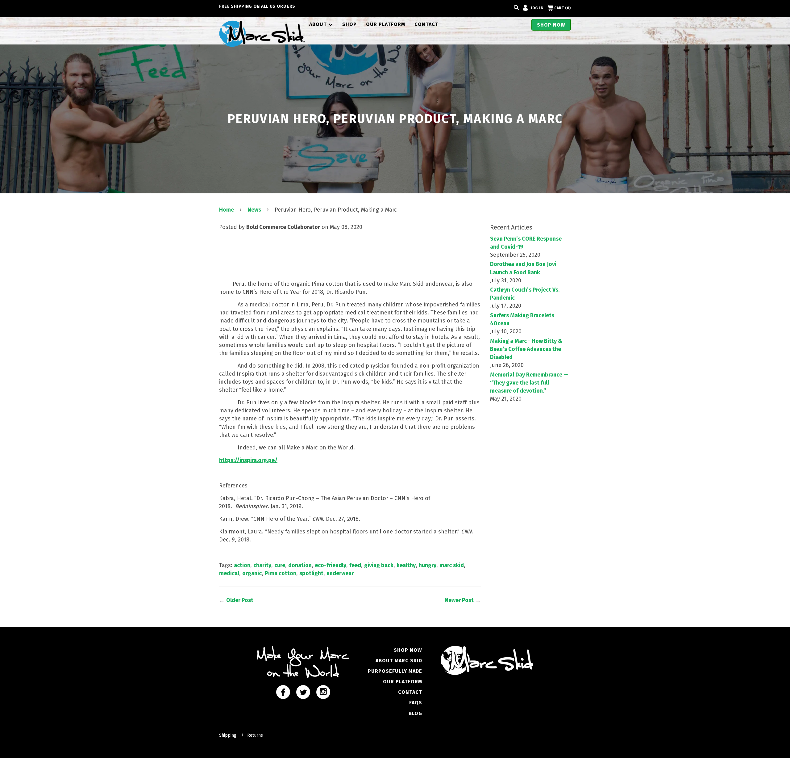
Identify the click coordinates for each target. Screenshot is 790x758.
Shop (349, 24)
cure (279, 565)
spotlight (311, 573)
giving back (378, 565)
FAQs (415, 702)
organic (252, 573)
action (242, 565)
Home (226, 209)
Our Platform (385, 24)
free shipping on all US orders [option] (257, 6)
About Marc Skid (399, 660)
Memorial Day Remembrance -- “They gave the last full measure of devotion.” (529, 382)
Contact (426, 24)
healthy (406, 565)
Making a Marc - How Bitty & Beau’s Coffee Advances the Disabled (526, 349)
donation (300, 565)
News (254, 209)
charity (262, 565)
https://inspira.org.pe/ (248, 460)
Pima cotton (280, 573)
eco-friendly (330, 565)
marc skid (451, 565)
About (321, 24)
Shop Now (551, 25)
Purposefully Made (395, 671)
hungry (427, 565)
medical (229, 573)
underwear (340, 573)
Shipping (227, 735)
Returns (255, 735)
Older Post (239, 600)
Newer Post (459, 600)
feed (355, 565)
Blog (415, 713)
